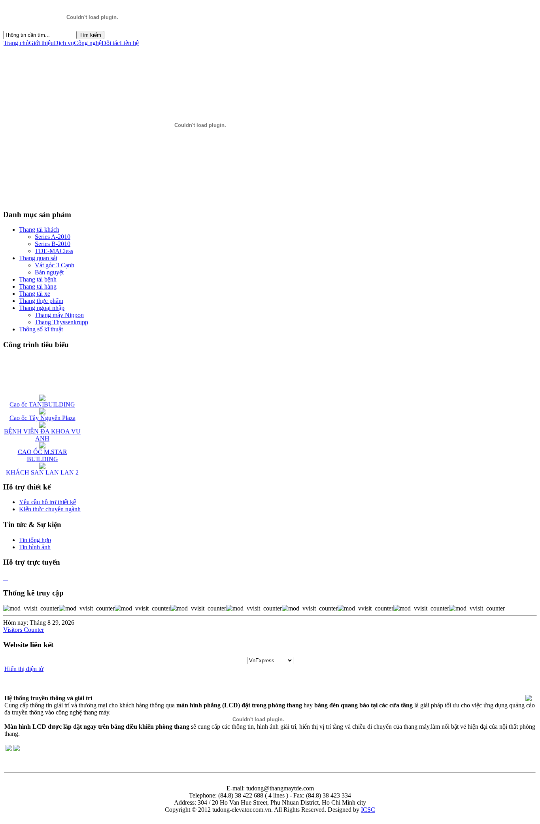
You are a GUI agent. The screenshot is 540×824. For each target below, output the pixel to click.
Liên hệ (129, 43)
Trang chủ (16, 43)
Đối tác (111, 43)
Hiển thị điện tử (23, 668)
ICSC (368, 809)
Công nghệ (88, 43)
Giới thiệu (41, 43)
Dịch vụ (64, 43)
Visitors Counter (23, 629)
